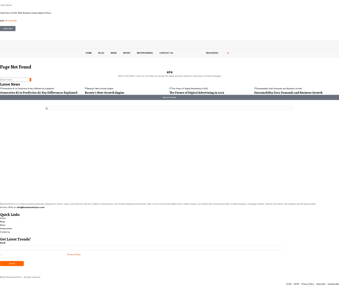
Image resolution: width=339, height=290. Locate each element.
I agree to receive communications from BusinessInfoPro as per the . (42, 254)
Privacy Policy (74, 254)
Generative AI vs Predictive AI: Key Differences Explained (38, 92)
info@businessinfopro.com (30, 207)
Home (89, 53)
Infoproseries (145, 53)
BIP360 (126, 53)
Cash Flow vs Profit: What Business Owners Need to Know (25, 13)
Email (2, 243)
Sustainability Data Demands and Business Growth (288, 92)
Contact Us (166, 53)
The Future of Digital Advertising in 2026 (197, 92)
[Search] (228, 53)
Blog (101, 53)
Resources (212, 53)
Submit (12, 263)
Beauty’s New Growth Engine (104, 92)
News (114, 53)
